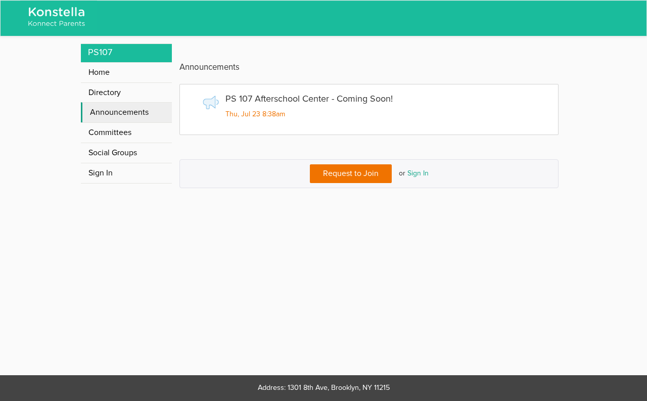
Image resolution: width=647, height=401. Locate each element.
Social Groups (112, 153)
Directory (104, 92)
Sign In (418, 173)
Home (99, 72)
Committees (109, 132)
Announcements (119, 112)
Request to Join (351, 173)
